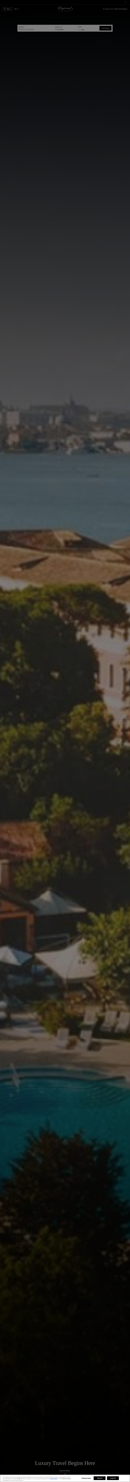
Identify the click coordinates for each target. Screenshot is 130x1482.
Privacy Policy (53, 1478)
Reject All (99, 1478)
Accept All (113, 1478)
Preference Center (86, 1478)
